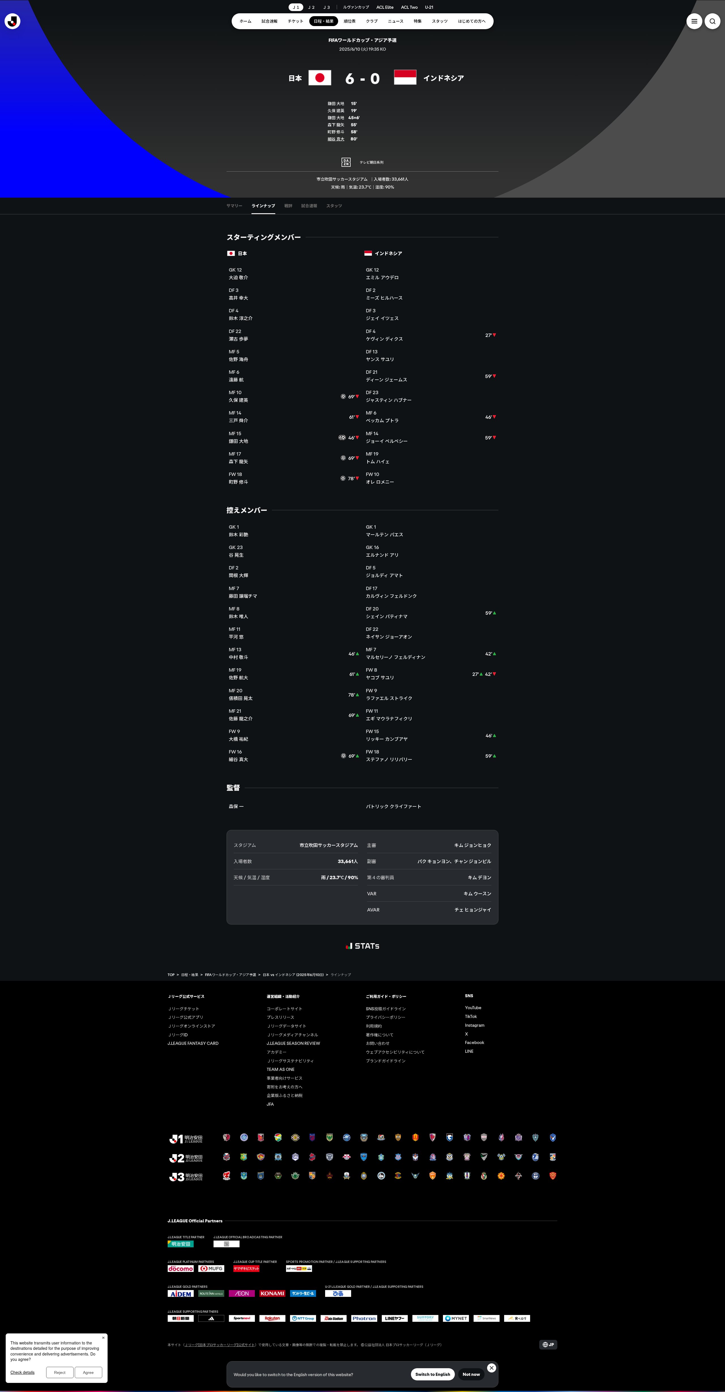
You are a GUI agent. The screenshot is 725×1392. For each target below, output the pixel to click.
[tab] (234, 206)
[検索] (712, 21)
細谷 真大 (336, 138)
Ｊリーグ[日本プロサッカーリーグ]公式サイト (220, 1344)
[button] (694, 21)
